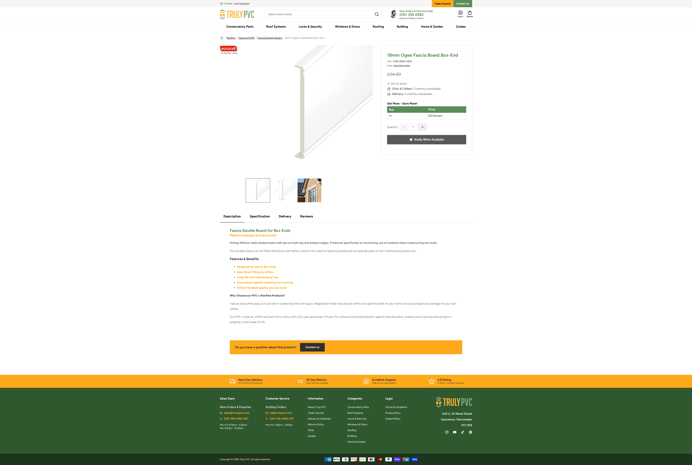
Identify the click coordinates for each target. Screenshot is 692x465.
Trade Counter (442, 3)
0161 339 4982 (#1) (282, 418)
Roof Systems (355, 412)
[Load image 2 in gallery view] (284, 190)
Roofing (231, 38)
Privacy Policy (393, 412)
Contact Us (462, 3)
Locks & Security (356, 418)
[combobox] (323, 14)
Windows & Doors (357, 424)
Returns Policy (316, 424)
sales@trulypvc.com (236, 412)
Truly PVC (245, 459)
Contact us (312, 347)
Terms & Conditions (396, 407)
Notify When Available (429, 139)
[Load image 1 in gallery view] (258, 190)
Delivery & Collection (319, 418)
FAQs (311, 430)
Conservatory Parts (358, 407)
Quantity (392, 127)
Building (351, 436)
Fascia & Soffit (246, 38)
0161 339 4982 (412, 14)
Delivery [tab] (285, 216)
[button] (240, 27)
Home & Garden (356, 441)
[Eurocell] (229, 50)
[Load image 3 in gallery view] (309, 190)
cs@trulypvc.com (281, 412)
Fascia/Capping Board (269, 38)
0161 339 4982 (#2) (236, 418)
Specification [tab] (260, 216)
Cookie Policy (392, 418)
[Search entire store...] (376, 14)
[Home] (222, 38)
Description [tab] (232, 216)
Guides (312, 436)
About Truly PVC (317, 407)
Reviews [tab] (306, 216)
